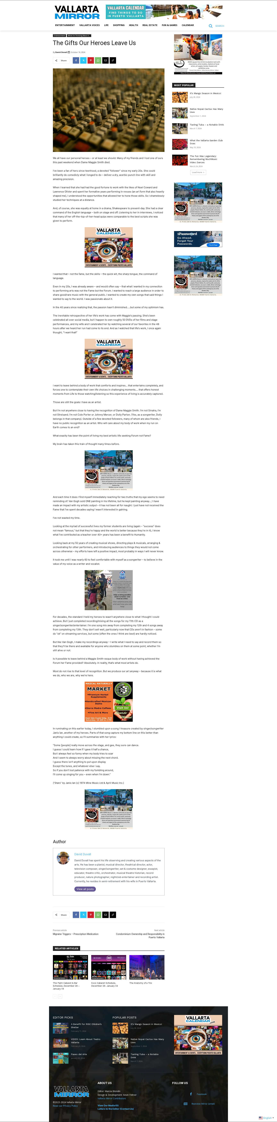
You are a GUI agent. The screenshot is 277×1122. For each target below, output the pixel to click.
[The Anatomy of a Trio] (146, 967)
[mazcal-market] (109, 724)
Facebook (202, 1094)
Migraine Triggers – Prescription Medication (75, 934)
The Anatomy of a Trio (140, 983)
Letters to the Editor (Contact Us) (116, 1108)
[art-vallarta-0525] (198, 73)
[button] (215, 26)
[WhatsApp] (98, 60)
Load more (197, 172)
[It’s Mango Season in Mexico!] (180, 97)
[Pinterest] (91, 60)
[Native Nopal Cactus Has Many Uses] (180, 113)
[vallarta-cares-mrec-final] (109, 612)
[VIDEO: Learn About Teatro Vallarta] (60, 1043)
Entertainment (59, 35)
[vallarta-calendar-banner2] (164, 18)
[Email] (105, 60)
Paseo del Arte (79, 1054)
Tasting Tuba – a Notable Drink (207, 124)
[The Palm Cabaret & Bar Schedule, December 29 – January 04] (70, 967)
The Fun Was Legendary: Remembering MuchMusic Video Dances (203, 159)
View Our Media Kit (108, 1105)
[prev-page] (55, 996)
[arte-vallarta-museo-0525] (109, 492)
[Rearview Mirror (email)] (186, 1104)
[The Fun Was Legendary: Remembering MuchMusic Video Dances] (180, 160)
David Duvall (61, 52)
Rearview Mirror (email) (203, 1103)
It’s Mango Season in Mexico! (205, 93)
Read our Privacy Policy (65, 1105)
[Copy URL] (113, 60)
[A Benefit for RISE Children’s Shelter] (60, 1028)
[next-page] (60, 996)
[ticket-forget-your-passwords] (198, 246)
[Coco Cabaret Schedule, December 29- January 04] (108, 967)
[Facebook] (76, 60)
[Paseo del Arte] (60, 1058)
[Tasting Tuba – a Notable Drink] (180, 128)
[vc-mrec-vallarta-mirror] (109, 269)
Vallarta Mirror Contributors (112, 1098)
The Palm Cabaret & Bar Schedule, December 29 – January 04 (66, 986)
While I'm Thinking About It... (79, 35)
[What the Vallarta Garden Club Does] (180, 144)
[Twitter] (83, 60)
